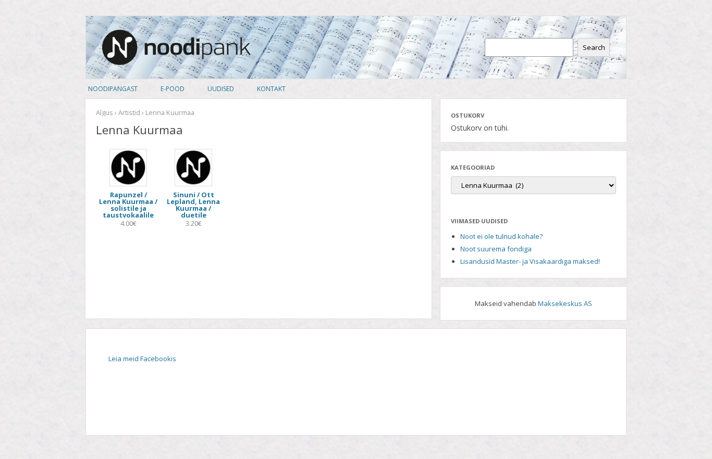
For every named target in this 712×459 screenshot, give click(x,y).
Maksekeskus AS (565, 303)
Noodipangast (113, 88)
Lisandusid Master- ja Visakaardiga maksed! (530, 261)
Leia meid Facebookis (142, 358)
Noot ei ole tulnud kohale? (501, 236)
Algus (104, 112)
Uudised (220, 88)
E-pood (173, 88)
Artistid (129, 112)
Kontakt (271, 88)
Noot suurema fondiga (496, 248)
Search (594, 47)
